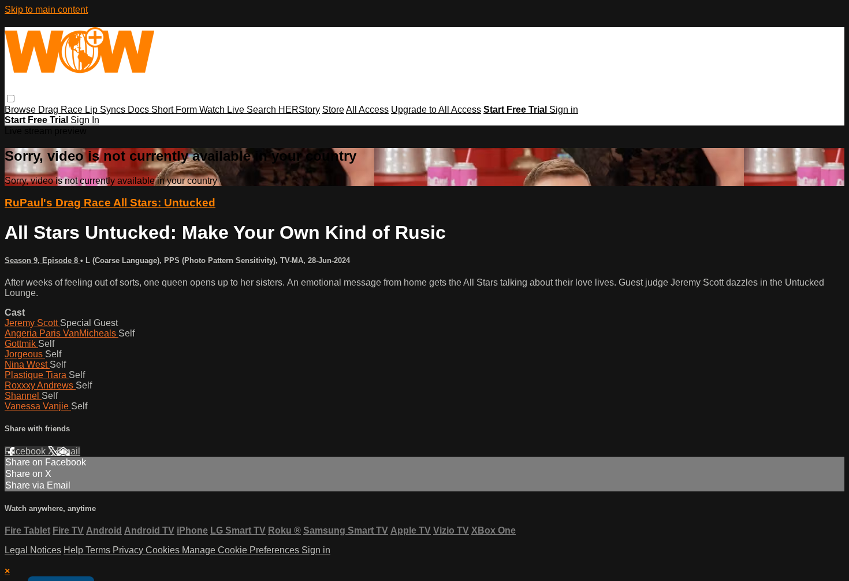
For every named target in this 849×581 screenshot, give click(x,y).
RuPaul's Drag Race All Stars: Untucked (110, 203)
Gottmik (21, 344)
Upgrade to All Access (436, 109)
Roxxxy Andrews (40, 385)
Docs (139, 109)
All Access (367, 109)
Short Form (175, 109)
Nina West (27, 364)
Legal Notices (33, 550)
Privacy (129, 550)
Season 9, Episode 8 (42, 260)
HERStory (299, 109)
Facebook (26, 451)
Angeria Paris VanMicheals (61, 333)
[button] (10, 98)
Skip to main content (46, 9)
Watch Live (223, 109)
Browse (21, 109)
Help (74, 550)
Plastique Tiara (37, 375)
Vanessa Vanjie (38, 406)
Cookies (164, 550)
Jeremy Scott (32, 323)
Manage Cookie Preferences (241, 550)
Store (333, 109)
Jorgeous (25, 354)
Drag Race (61, 109)
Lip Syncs (106, 109)
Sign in (563, 109)
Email (68, 451)
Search (262, 109)
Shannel (23, 396)
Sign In (84, 120)
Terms (99, 550)
